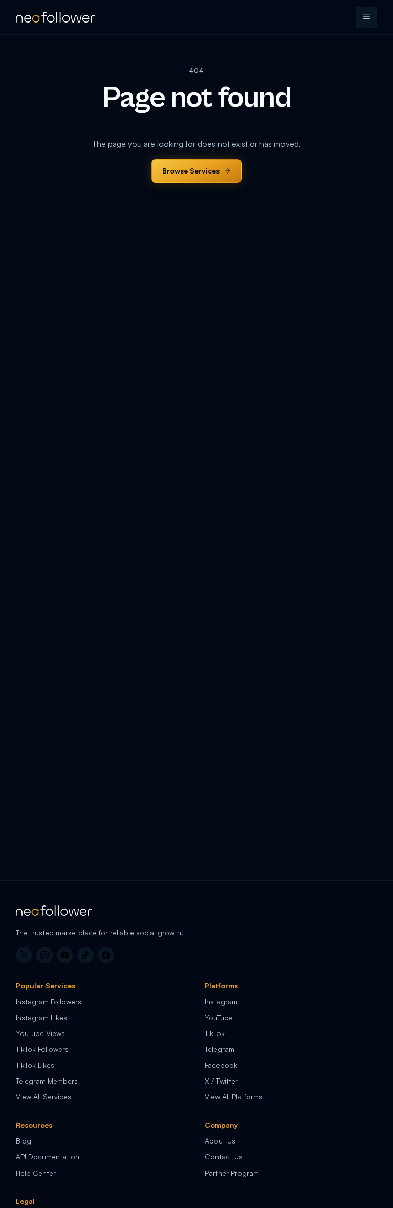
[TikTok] (85, 955)
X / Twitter (221, 1080)
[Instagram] (44, 955)
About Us (220, 1140)
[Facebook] (106, 955)
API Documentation (47, 1156)
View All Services (43, 1096)
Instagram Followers (48, 1001)
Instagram (221, 1001)
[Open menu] (366, 17)
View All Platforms (234, 1096)
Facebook (221, 1065)
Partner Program (232, 1173)
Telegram (219, 1049)
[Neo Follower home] (55, 17)
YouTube (219, 1017)
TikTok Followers (42, 1049)
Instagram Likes (41, 1017)
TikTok (215, 1033)
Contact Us (224, 1156)
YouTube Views (40, 1033)
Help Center (36, 1173)
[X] (24, 955)
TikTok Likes (35, 1065)
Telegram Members (47, 1080)
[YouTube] (65, 955)
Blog (23, 1140)
